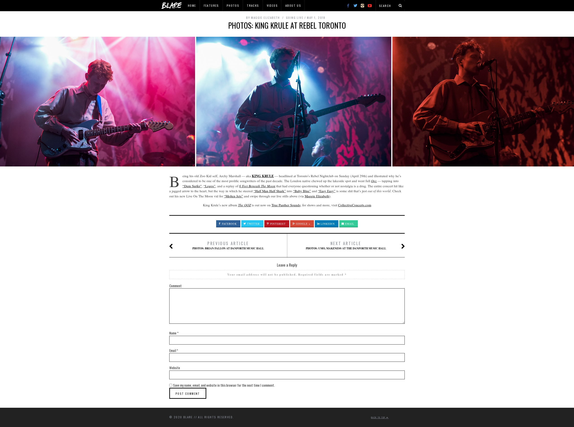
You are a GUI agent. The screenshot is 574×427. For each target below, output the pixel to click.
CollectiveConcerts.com (354, 205)
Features (211, 5)
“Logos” (209, 186)
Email (349, 223)
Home (192, 5)
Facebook (229, 223)
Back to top (378, 417)
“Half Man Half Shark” (270, 191)
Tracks (253, 5)
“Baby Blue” (302, 191)
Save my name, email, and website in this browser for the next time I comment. (224, 385)
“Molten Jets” (233, 196)
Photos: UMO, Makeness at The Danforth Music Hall (346, 245)
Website (174, 367)
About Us (293, 5)
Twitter (253, 223)
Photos (233, 5)
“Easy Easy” (326, 191)
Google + (302, 223)
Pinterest (277, 223)
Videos (272, 5)
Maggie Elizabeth (317, 196)
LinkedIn (327, 223)
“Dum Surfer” (192, 186)
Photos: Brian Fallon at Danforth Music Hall (228, 245)
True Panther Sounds (286, 205)
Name (173, 332)
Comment (175, 285)
